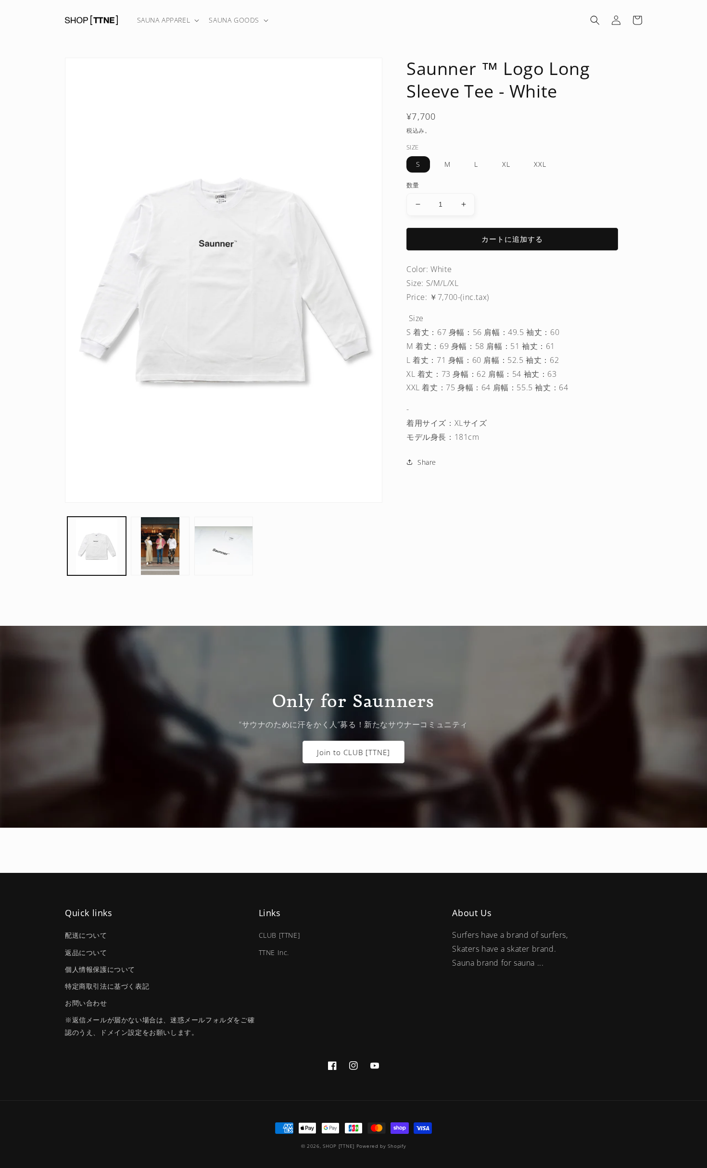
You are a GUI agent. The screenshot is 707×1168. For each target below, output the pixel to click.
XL (506, 164)
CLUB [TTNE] (279, 935)
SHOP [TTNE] (338, 1146)
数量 (412, 185)
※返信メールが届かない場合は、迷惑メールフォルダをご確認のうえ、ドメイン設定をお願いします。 (159, 1025)
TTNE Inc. (274, 952)
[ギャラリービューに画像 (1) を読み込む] (96, 546)
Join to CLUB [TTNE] (353, 752)
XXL (540, 164)
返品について (86, 952)
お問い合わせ (86, 1002)
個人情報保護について (100, 969)
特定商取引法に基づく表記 (107, 986)
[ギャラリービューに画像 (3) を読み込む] (223, 546)
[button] (167, 20)
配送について (86, 935)
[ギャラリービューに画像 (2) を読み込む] (160, 546)
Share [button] (426, 462)
